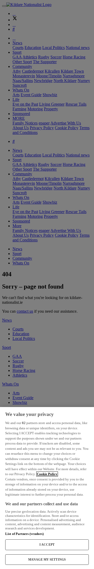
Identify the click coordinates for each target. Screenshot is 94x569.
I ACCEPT (47, 544)
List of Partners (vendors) (24, 534)
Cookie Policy (47, 474)
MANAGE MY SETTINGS (47, 559)
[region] (47, 488)
